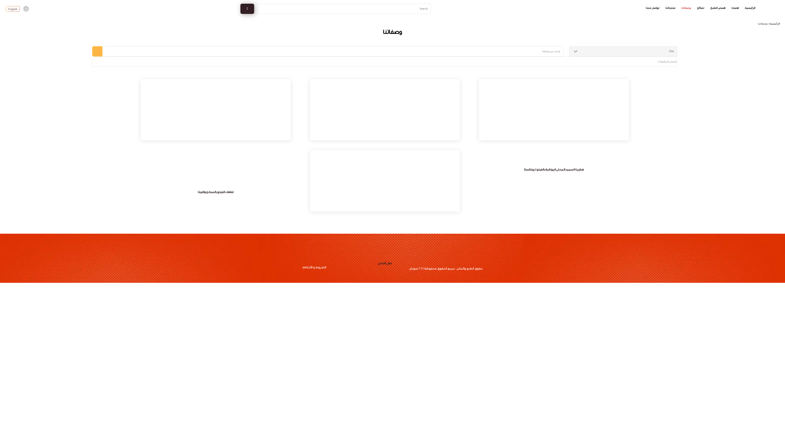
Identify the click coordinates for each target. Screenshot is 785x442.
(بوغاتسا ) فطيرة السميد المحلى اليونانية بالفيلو (554, 169)
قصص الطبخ (718, 7)
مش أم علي (385, 263)
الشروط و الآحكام (314, 267)
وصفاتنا (686, 7)
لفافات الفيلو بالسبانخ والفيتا (216, 192)
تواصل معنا (652, 7)
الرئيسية (750, 7)
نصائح (700, 7)
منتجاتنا (670, 7)
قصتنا (735, 7)
